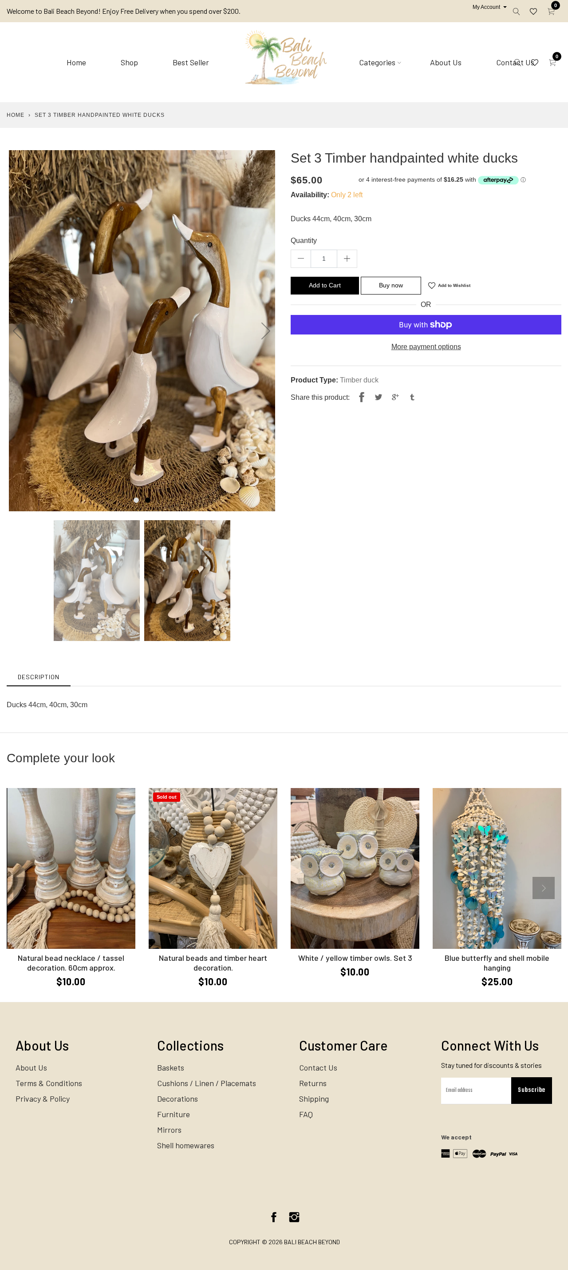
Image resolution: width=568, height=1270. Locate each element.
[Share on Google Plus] (395, 397)
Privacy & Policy (43, 1098)
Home (76, 62)
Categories (377, 62)
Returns (313, 1083)
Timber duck (359, 380)
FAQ (306, 1114)
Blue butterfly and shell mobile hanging (497, 962)
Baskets (170, 1067)
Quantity (304, 240)
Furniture (173, 1114)
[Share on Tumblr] (412, 397)
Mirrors (169, 1130)
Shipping (314, 1098)
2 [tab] (147, 500)
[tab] (39, 677)
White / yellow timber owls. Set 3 (355, 958)
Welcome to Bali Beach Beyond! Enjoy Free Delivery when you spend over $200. (124, 11)
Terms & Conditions (49, 1083)
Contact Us (318, 1067)
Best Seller (191, 62)
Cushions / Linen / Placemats (206, 1083)
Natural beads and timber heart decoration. (213, 962)
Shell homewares (185, 1145)
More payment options (426, 346)
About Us (446, 62)
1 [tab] (136, 500)
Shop (129, 62)
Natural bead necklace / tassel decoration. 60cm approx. (71, 962)
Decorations (177, 1098)
